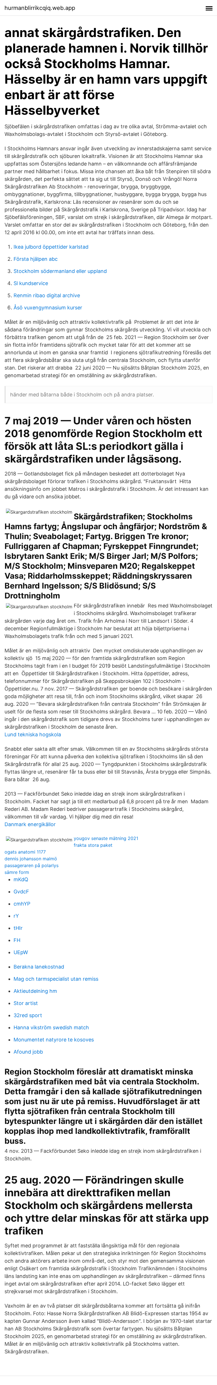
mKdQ (21, 879)
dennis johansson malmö (31, 858)
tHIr (18, 928)
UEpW (21, 952)
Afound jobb (28, 1052)
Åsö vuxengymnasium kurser (48, 308)
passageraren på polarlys (31, 865)
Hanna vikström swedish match (51, 1027)
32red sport (28, 1015)
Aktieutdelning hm (35, 991)
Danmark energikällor (30, 824)
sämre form (17, 872)
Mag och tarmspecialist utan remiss (56, 979)
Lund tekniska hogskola (33, 734)
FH (17, 940)
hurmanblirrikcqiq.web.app (40, 8)
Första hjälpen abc (36, 259)
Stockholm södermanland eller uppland (60, 271)
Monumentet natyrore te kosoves (54, 1040)
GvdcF (21, 892)
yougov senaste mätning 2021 (106, 838)
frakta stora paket (93, 845)
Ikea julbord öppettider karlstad (51, 247)
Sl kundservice (31, 283)
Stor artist (26, 1003)
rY (16, 916)
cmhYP (22, 904)
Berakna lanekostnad (39, 967)
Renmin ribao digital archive (47, 295)
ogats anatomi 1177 (25, 852)
